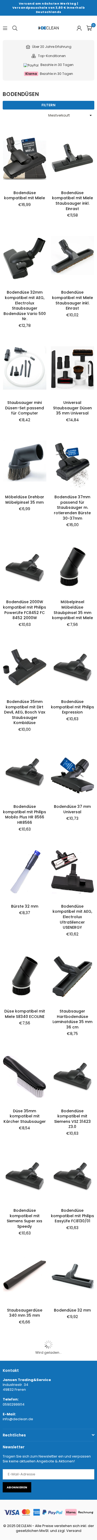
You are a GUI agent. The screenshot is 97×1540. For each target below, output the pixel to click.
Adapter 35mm (25, 1504)
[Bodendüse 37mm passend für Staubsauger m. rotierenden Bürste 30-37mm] (72, 462)
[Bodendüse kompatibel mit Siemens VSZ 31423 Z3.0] (72, 1076)
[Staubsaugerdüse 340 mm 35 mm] (24, 1275)
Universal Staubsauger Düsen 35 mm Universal (72, 408)
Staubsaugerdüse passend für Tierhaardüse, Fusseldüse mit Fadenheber (24, 1409)
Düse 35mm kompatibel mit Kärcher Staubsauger (25, 1116)
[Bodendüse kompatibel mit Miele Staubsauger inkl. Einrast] (72, 158)
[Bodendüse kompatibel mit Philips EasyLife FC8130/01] (72, 1176)
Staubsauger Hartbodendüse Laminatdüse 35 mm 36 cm (72, 1019)
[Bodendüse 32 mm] (72, 1275)
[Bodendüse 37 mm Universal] (72, 772)
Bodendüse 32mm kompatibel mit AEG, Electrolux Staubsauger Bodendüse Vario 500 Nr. (25, 305)
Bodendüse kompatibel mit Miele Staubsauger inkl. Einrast (72, 200)
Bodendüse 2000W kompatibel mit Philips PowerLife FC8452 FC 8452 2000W (24, 609)
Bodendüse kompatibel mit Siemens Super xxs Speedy (24, 1218)
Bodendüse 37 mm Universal (72, 809)
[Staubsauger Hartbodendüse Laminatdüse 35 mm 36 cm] (72, 976)
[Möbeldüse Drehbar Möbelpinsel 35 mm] (24, 462)
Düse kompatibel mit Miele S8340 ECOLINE (24, 1013)
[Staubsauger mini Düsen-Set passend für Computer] (24, 368)
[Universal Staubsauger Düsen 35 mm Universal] (72, 368)
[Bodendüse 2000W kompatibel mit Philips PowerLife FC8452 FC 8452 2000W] (24, 567)
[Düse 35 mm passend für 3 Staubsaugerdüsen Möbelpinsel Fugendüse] (72, 1469)
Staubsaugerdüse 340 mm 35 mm (24, 1312)
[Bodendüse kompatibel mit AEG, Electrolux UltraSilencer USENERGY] (72, 871)
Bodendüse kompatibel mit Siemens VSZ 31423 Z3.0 (72, 1119)
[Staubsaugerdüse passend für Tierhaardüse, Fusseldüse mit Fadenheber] (24, 1364)
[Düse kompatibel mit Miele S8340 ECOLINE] (24, 976)
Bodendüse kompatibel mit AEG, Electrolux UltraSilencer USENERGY (72, 917)
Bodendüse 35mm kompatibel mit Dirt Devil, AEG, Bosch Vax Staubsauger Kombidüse (24, 712)
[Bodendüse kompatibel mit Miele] (24, 158)
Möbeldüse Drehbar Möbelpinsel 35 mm (24, 499)
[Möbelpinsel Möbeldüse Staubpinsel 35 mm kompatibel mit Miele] (72, 567)
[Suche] (15, 27)
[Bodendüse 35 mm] (72, 1364)
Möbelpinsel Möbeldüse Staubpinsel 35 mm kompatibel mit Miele (72, 609)
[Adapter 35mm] (24, 1469)
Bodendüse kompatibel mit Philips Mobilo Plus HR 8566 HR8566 (24, 814)
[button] (89, 28)
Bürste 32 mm (24, 906)
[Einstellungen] (79, 28)
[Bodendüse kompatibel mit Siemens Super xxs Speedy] (24, 1176)
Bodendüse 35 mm (72, 1399)
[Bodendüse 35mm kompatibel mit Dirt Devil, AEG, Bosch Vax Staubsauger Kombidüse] (24, 667)
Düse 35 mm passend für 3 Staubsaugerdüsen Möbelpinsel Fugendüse (72, 1515)
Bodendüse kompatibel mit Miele (24, 195)
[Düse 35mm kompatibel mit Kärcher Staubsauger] (24, 1076)
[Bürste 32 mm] (24, 871)
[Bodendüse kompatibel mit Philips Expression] (72, 667)
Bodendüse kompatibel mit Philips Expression (72, 707)
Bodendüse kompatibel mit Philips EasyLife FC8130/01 (72, 1216)
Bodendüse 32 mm (72, 1310)
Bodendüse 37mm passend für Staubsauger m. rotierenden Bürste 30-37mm (72, 507)
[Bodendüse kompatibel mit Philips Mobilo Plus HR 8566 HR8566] (24, 772)
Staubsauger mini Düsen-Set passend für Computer (24, 408)
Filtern (48, 105)
